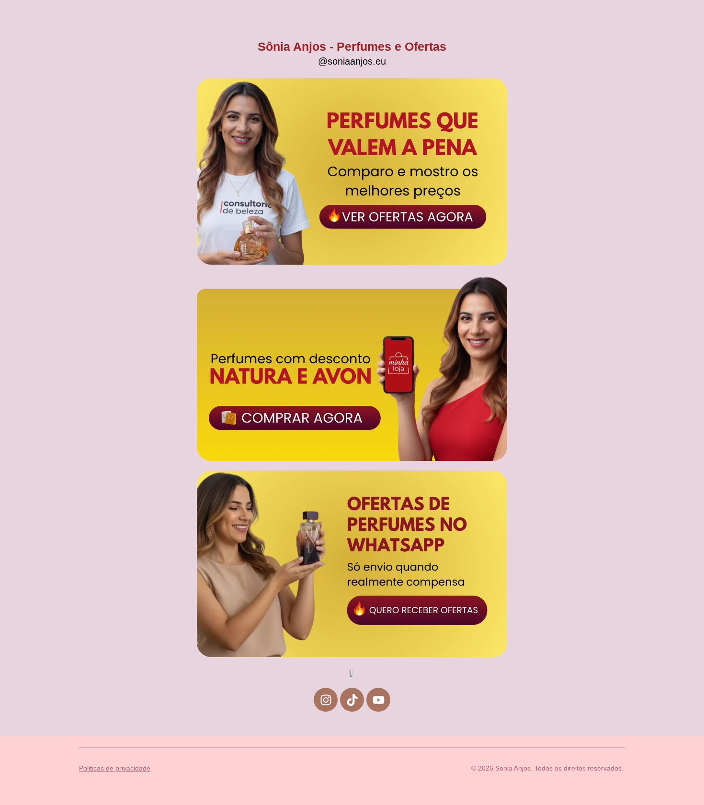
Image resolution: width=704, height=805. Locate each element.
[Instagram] (326, 700)
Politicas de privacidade (114, 768)
